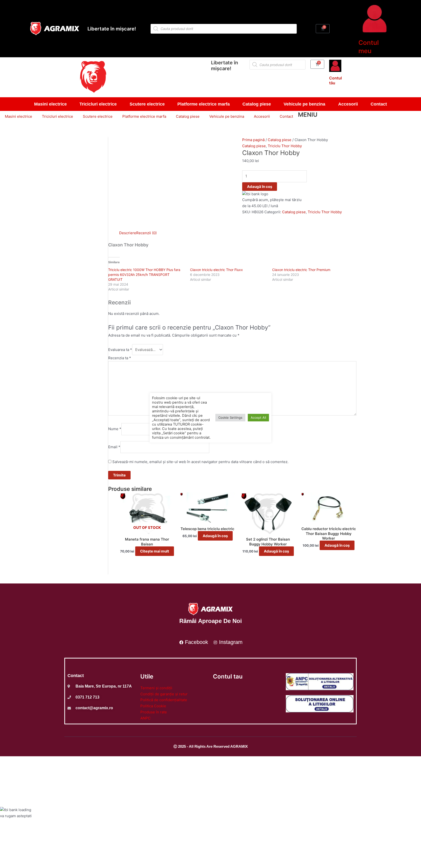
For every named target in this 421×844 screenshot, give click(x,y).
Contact (379, 104)
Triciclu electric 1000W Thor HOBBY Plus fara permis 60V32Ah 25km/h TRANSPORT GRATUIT (144, 274)
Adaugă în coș (259, 186)
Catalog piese (256, 104)
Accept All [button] (258, 417)
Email (114, 447)
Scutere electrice (147, 104)
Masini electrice (50, 104)
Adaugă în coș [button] (215, 536)
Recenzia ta (119, 358)
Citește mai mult (154, 551)
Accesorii (348, 104)
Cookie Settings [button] (230, 417)
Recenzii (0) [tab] (146, 233)
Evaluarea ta (120, 349)
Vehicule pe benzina (304, 104)
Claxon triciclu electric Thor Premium (301, 270)
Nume (114, 429)
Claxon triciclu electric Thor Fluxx (216, 270)
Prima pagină (253, 139)
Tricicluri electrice (98, 104)
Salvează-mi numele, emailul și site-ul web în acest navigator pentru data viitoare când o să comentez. (200, 461)
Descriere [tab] (127, 233)
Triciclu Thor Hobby (285, 146)
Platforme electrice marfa (203, 104)
